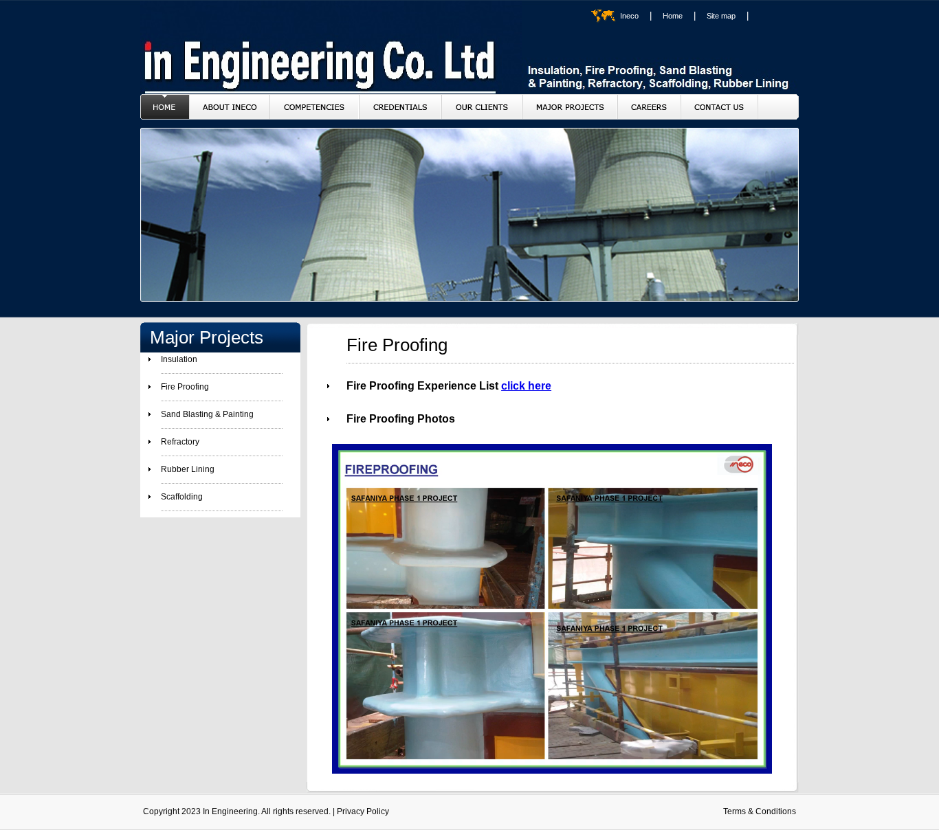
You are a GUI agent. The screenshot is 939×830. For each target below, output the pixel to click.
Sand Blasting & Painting (207, 414)
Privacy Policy (363, 811)
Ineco (629, 16)
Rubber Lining (187, 469)
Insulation (179, 359)
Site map (721, 16)
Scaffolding (182, 497)
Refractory (180, 442)
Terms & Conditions (759, 811)
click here (526, 386)
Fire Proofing (185, 387)
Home (673, 16)
